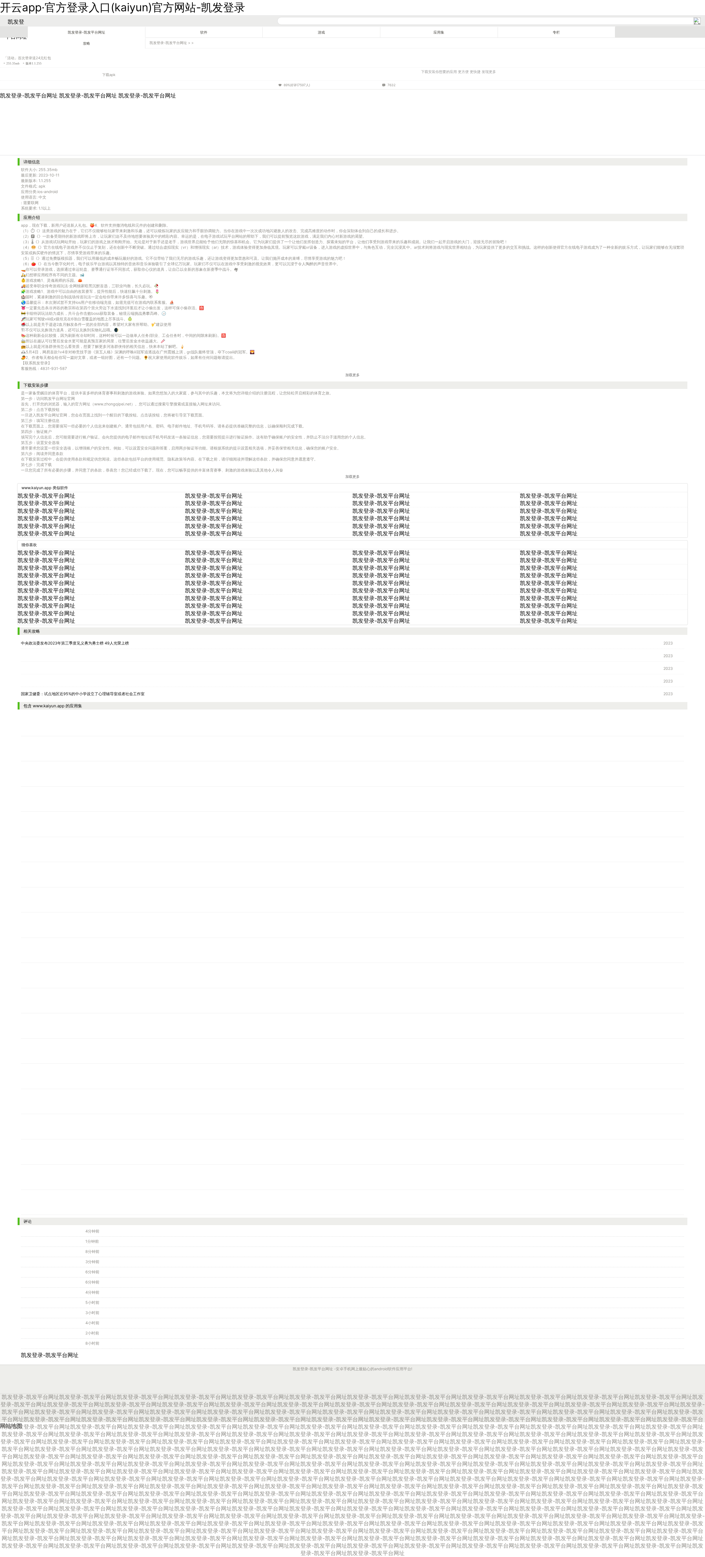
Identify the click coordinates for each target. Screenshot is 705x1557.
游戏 (321, 32)
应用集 (438, 32)
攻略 (86, 43)
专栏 (556, 32)
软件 (203, 32)
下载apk (108, 74)
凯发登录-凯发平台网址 (86, 32)
